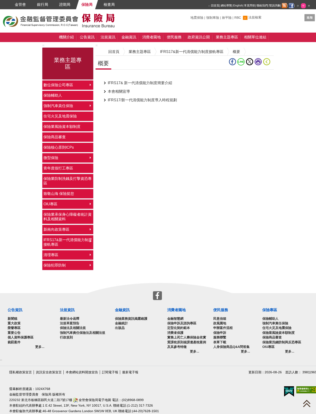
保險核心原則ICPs (58, 147)
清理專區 (50, 255)
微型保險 (50, 158)
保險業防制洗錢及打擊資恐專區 (67, 181)
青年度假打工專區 (58, 168)
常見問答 (249, 5)
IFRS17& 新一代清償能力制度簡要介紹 (140, 83)
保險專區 (269, 310)
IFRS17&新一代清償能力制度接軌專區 (67, 242)
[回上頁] (267, 61)
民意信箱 (219, 318)
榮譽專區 (14, 328)
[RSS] (284, 6)
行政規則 (66, 337)
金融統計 (121, 323)
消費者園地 (151, 37)
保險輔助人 (52, 95)
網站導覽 (226, 5)
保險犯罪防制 (54, 265)
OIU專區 (50, 204)
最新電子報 (130, 372)
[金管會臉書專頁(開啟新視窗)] (291, 6)
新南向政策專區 (56, 229)
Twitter (250, 61)
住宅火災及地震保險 (60, 116)
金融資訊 (128, 37)
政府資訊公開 (199, 37)
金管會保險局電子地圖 (94, 400)
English (238, 5)
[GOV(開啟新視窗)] (289, 391)
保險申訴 (219, 332)
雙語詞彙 (274, 5)
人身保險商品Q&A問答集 (231, 347)
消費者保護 (175, 332)
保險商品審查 (54, 137)
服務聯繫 (219, 337)
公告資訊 (87, 37)
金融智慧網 (175, 318)
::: (209, 5)
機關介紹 (66, 37)
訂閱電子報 (110, 372)
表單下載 (219, 342)
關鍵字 (195, 16)
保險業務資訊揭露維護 (131, 318)
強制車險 (212, 17)
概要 (236, 52)
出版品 (120, 328)
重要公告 (14, 332)
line (241, 61)
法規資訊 (108, 37)
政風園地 (219, 323)
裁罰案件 (14, 342)
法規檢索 (254, 17)
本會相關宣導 (119, 91)
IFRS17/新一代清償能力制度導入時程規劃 (142, 100)
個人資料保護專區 (21, 337)
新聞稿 (12, 318)
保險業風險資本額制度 (62, 127)
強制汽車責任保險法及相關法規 (82, 332)
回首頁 (215, 5)
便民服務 (174, 37)
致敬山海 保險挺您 (58, 194)
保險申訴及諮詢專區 (181, 323)
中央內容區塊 (107, 77)
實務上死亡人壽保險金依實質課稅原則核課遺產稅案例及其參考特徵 (186, 342)
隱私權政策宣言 (20, 372)
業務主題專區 (227, 37)
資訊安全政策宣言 (49, 372)
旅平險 (227, 17)
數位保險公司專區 (58, 85)
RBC (237, 17)
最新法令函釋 (69, 318)
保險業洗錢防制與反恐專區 (281, 342)
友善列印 (258, 61)
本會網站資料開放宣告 (82, 372)
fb (233, 61)
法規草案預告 (69, 323)
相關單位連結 (255, 37)
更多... (39, 347)
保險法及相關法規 (73, 328)
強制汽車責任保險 (58, 106)
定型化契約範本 (178, 328)
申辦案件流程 (223, 328)
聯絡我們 (262, 5)
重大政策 (14, 323)
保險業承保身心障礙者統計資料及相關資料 (67, 216)
